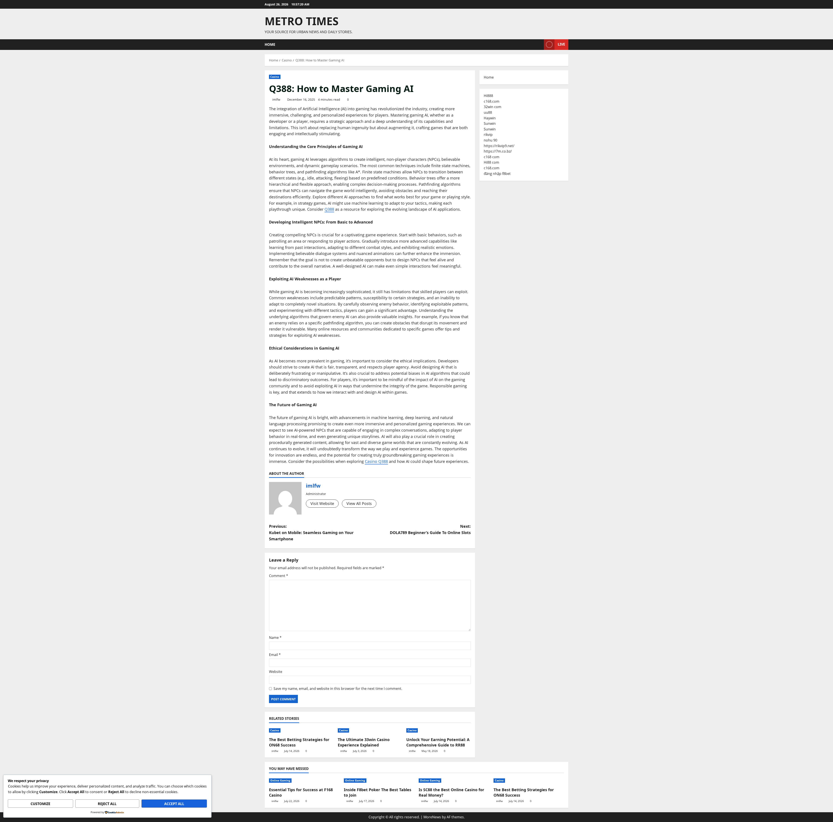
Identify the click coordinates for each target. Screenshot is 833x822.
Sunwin (490, 123)
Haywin (490, 118)
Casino (274, 77)
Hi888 (488, 95)
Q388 (329, 209)
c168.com (491, 101)
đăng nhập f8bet (497, 173)
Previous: (311, 532)
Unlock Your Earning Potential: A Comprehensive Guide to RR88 (437, 742)
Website (275, 671)
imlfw (276, 99)
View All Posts (359, 503)
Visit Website (322, 503)
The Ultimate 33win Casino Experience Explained (364, 742)
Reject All (107, 803)
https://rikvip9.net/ (499, 145)
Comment (278, 575)
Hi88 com (491, 162)
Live (561, 44)
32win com (492, 106)
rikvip (488, 134)
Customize (40, 803)
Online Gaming (280, 780)
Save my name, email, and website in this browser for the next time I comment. (338, 688)
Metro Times (302, 21)
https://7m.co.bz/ (498, 151)
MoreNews (432, 817)
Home (270, 44)
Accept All (174, 803)
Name (275, 637)
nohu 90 (490, 140)
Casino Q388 (376, 461)
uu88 (488, 112)
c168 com (491, 157)
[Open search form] (539, 44)
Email (275, 654)
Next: (430, 529)
